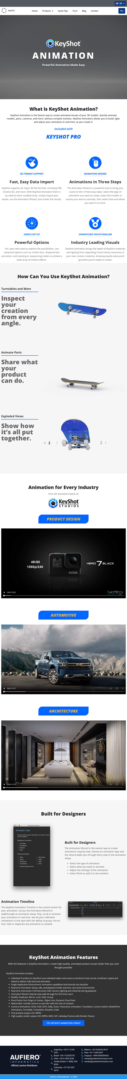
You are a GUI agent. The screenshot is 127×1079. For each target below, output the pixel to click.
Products (46, 11)
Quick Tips (63, 11)
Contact (94, 11)
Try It (75, 11)
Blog (84, 11)
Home (35, 11)
